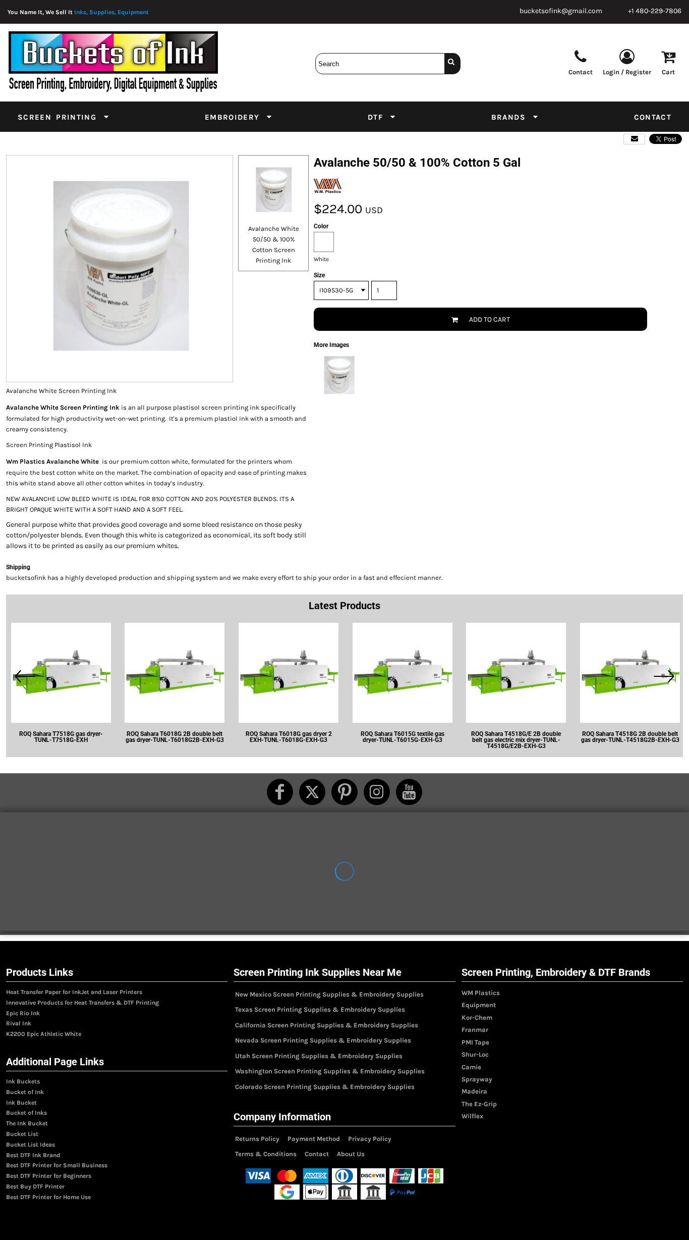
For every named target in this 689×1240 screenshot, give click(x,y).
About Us (351, 1154)
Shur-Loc (475, 1054)
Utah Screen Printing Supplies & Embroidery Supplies (319, 1056)
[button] (64, 117)
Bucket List (22, 1133)
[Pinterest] (344, 792)
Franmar (475, 1029)
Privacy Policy (369, 1139)
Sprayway (477, 1079)
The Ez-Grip (479, 1104)
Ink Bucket (21, 1102)
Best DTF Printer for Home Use (48, 1197)
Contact (317, 1154)
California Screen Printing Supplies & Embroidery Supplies (326, 1025)
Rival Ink (18, 1023)
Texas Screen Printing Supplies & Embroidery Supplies (320, 1009)
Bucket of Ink (25, 1092)
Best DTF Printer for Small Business (56, 1165)
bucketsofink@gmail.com (561, 11)
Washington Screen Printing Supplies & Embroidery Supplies (330, 1071)
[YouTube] (409, 792)
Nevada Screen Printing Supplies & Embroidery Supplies (323, 1040)
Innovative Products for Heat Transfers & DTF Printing (82, 1002)
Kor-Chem (477, 1017)
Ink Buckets (23, 1081)
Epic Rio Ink (23, 1013)
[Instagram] (377, 792)
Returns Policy (257, 1139)
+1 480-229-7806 (654, 11)
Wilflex (472, 1116)
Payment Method (314, 1139)
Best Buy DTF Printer (35, 1186)
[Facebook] (280, 792)
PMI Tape (475, 1042)
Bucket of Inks (26, 1112)
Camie (471, 1067)
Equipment (479, 1005)
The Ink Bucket (27, 1123)
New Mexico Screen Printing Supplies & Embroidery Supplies (329, 994)
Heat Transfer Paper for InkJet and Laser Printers (74, 992)
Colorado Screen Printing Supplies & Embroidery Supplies (325, 1086)
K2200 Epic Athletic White (43, 1033)
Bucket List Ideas (30, 1144)
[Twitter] (312, 792)
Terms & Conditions (266, 1154)
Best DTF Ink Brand (33, 1155)
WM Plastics (481, 993)
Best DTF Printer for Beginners (48, 1175)
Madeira (474, 1091)
